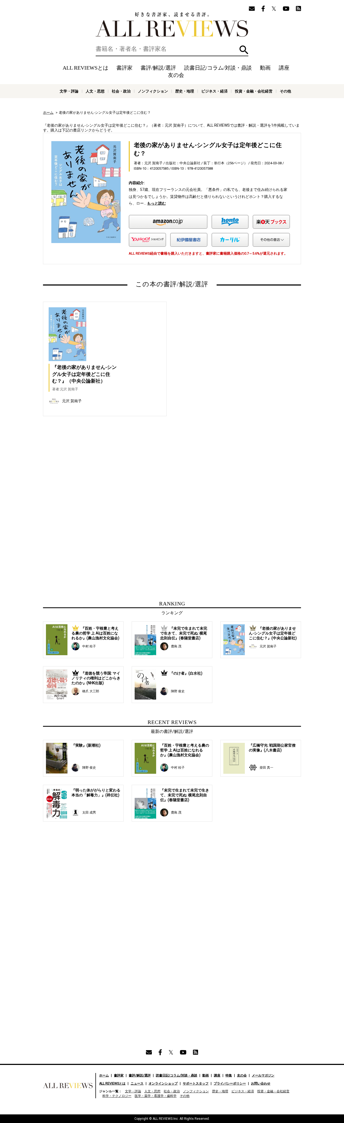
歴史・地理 (184, 91)
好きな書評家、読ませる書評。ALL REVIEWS (172, 24)
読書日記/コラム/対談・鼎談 (218, 68)
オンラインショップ (163, 1083)
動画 (265, 68)
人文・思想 (95, 91)
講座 (284, 68)
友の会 (176, 75)
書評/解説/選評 (158, 68)
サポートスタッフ (196, 1083)
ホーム (48, 112)
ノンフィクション (153, 91)
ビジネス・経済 (214, 91)
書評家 (124, 68)
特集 (228, 1075)
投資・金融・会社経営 (254, 91)
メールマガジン (263, 1075)
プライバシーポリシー (230, 1083)
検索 (243, 49)
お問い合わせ (260, 1083)
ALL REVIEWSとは (85, 68)
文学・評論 (69, 91)
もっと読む (156, 203)
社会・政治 (121, 91)
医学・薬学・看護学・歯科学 (156, 1096)
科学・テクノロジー (116, 1096)
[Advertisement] (120, 478)
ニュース (137, 1083)
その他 (285, 91)
